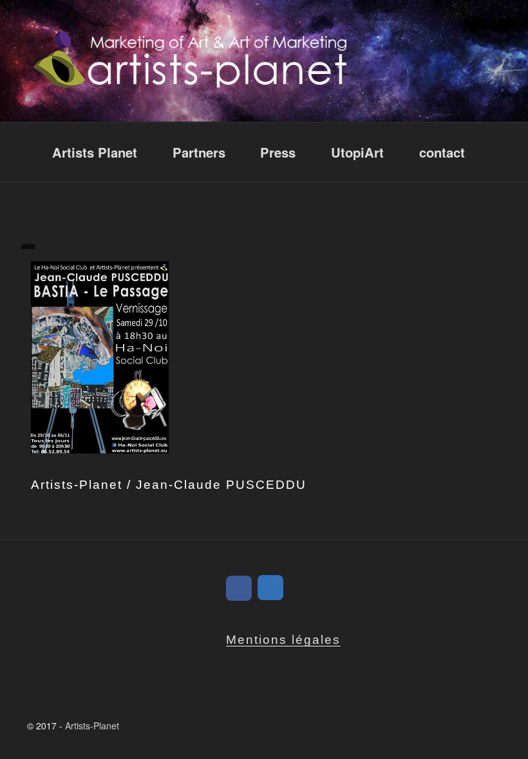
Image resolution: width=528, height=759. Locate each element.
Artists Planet (94, 152)
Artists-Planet (92, 725)
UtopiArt (357, 152)
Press (278, 152)
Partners (199, 152)
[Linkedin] (270, 588)
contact (442, 152)
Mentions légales (283, 639)
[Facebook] (239, 588)
